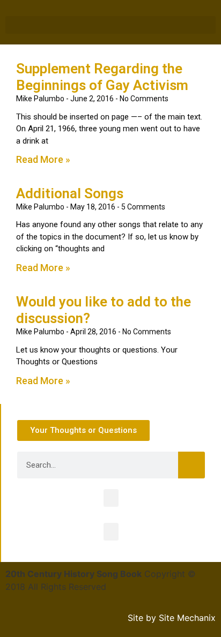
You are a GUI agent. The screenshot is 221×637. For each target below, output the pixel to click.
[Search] (191, 465)
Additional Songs (69, 193)
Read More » (43, 159)
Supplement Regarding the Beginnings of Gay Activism (102, 77)
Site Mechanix (187, 617)
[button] (110, 25)
